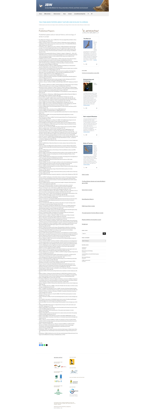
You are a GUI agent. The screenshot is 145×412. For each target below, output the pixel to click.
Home (40, 13)
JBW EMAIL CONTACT (58, 357)
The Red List (84, 247)
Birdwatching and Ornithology (87, 250)
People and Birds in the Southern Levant (91, 219)
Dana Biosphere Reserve (88, 199)
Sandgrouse (85, 224)
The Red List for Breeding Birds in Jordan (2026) (90, 72)
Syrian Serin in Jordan (87, 189)
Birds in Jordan (57, 13)
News (64, 13)
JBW (48, 5)
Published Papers (46, 31)
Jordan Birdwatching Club (79, 13)
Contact (70, 13)
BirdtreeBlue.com (58, 407)
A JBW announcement (86, 260)
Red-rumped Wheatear (86, 257)
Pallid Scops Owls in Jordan (88, 206)
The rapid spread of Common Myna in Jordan (92, 212)
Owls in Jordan (85, 174)
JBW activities (47, 13)
